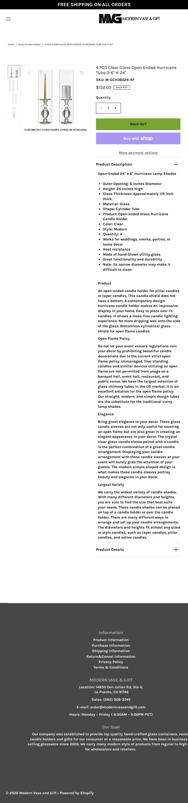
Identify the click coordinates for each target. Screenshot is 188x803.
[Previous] (28, 73)
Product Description (114, 164)
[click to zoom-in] (81, 73)
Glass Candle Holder (29, 44)
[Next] (40, 73)
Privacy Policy (111, 662)
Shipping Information (111, 651)
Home (11, 44)
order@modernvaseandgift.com (117, 707)
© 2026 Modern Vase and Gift (31, 793)
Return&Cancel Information (110, 656)
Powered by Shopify (77, 793)
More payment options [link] (138, 152)
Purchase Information (111, 645)
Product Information (111, 640)
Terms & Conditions (111, 667)
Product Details (110, 549)
